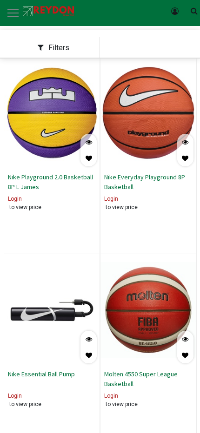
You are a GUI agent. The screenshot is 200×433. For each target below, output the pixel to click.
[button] (88, 158)
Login (15, 199)
